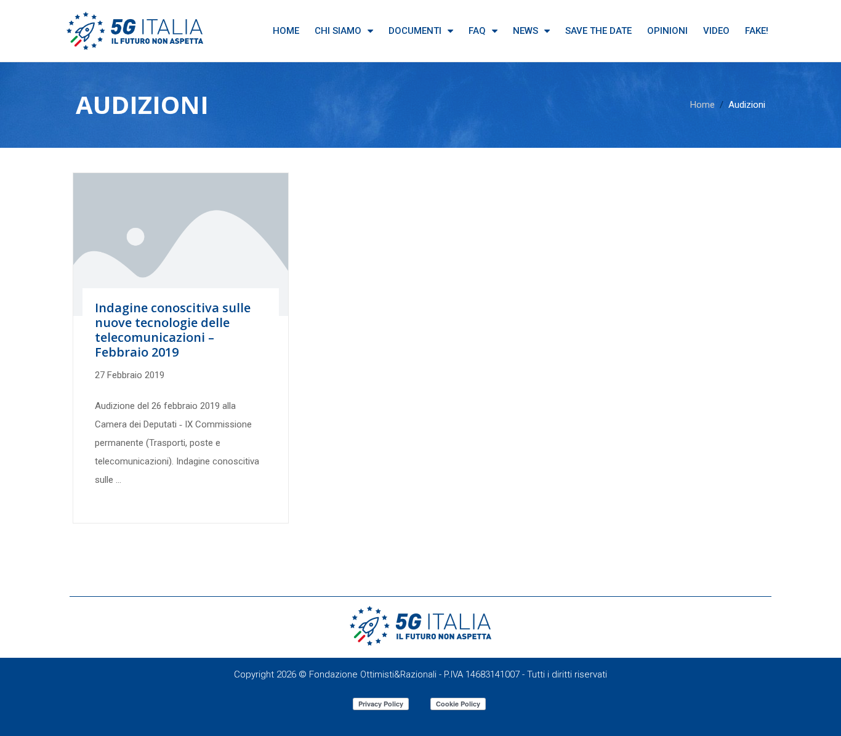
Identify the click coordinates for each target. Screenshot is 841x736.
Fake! (756, 30)
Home (286, 30)
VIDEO (716, 30)
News (525, 30)
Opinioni (667, 30)
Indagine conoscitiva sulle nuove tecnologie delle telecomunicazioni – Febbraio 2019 (173, 329)
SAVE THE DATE (598, 30)
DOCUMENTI (414, 30)
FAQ (477, 30)
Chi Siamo (338, 30)
